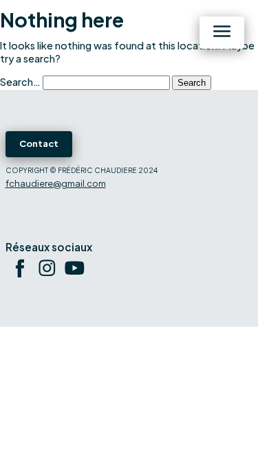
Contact (38, 143)
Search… (20, 82)
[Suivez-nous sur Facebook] (19, 270)
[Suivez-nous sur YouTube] (74, 270)
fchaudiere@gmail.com (56, 183)
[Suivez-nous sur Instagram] (47, 270)
